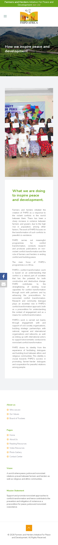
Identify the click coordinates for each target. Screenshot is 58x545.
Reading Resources (18, 443)
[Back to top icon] (29, 528)
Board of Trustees (17, 418)
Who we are (15, 410)
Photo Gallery (16, 452)
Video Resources (17, 448)
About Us (14, 439)
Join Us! (36, 5)
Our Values (14, 414)
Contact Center (16, 456)
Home (12, 435)
